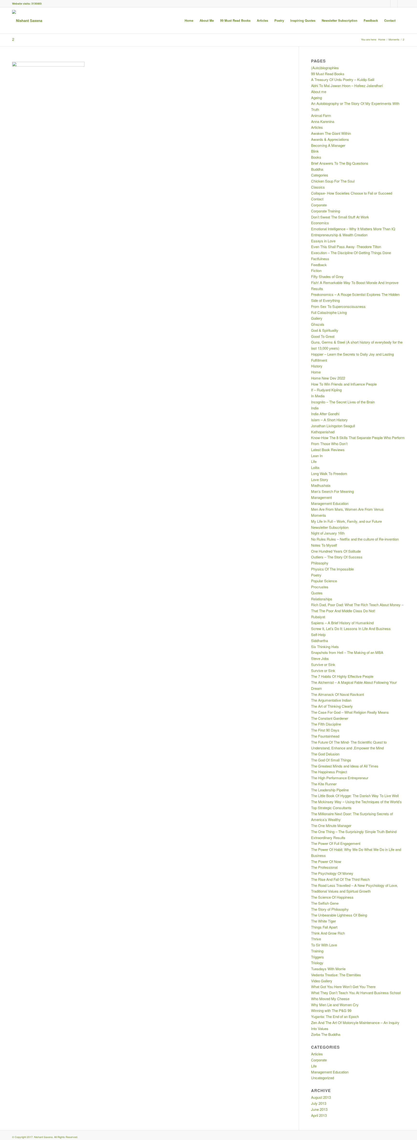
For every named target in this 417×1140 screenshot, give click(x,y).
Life (314, 461)
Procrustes (319, 586)
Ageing (316, 97)
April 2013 (319, 1115)
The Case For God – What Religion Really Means (350, 712)
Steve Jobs (320, 658)
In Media (318, 395)
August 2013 (321, 1097)
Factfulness (320, 258)
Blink (315, 151)
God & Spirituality (324, 330)
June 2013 (319, 1109)
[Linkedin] (393, 3)
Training (317, 950)
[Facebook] (386, 3)
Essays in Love (323, 240)
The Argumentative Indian (331, 700)
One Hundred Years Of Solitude (336, 551)
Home (381, 39)
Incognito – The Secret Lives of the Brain (343, 401)
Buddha (317, 169)
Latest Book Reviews (328, 449)
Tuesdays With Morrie (328, 968)
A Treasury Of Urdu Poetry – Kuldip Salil (342, 79)
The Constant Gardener (329, 718)
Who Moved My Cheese (330, 998)
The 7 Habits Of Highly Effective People (342, 676)
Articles (317, 127)
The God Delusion (325, 753)
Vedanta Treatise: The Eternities (336, 974)
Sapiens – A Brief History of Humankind (342, 622)
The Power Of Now (326, 861)
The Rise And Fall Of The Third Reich (340, 879)
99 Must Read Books (327, 73)
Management (321, 497)
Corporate (319, 204)
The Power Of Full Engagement (335, 843)
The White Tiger (323, 920)
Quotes (317, 592)
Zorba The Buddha (325, 1034)
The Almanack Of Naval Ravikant (337, 694)
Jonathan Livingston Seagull (333, 425)
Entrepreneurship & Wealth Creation (339, 234)
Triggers (317, 956)
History (316, 365)
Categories (319, 174)
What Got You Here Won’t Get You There (343, 986)
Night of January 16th (328, 533)
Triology (317, 962)
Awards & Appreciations (330, 139)
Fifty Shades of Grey (327, 276)
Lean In (317, 455)
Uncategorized (322, 1077)
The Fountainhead (325, 736)
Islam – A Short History (329, 419)
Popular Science (324, 580)
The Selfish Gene (325, 903)
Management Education (329, 503)
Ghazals (317, 324)
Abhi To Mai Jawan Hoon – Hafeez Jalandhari (347, 85)
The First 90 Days (325, 730)
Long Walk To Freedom (329, 473)
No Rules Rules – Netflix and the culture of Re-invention (355, 539)
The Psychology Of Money (332, 873)
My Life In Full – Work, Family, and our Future (346, 521)
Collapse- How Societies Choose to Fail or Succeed (351, 193)
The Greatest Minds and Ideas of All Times (344, 765)
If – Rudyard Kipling (326, 389)
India (315, 407)
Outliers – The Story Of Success (336, 556)
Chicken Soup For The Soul (332, 180)
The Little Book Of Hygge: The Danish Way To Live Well (355, 795)
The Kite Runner (324, 783)
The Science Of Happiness (332, 897)
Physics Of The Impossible (332, 568)
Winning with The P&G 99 (331, 1010)
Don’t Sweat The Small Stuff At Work (340, 216)
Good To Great (322, 336)
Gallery (316, 318)
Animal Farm (321, 115)
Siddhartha (319, 640)
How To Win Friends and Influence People (344, 384)
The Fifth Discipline (326, 723)
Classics (318, 187)
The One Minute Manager (331, 825)
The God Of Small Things (331, 759)
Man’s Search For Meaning (332, 491)
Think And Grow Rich (328, 933)
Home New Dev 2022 (328, 377)
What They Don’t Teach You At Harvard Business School (356, 992)
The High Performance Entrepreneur (339, 777)
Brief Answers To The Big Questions (339, 163)
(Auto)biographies (325, 67)
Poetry (316, 574)
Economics (320, 222)
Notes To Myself (324, 545)
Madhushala (320, 485)
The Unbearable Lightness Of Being (339, 914)
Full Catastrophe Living (329, 312)
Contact (317, 198)
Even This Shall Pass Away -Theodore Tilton (346, 246)
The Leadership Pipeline (330, 789)
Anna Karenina (322, 121)
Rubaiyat (318, 616)
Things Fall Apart (324, 927)
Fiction (316, 270)
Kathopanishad (322, 431)
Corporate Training (325, 210)
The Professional (324, 867)
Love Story (319, 479)
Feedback (319, 264)
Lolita (315, 467)
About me (318, 91)
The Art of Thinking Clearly (332, 706)
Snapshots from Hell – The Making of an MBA (347, 652)
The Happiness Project (329, 771)
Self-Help (318, 634)
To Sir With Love (324, 944)
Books (316, 157)
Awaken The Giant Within (331, 133)
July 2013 (318, 1103)
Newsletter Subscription (329, 527)
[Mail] (401, 3)
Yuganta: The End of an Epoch (335, 1016)
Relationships (321, 598)
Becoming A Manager (328, 145)
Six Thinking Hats (325, 646)
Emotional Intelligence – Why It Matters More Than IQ (353, 228)
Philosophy (319, 562)
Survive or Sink (323, 664)
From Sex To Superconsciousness (338, 306)
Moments (394, 39)
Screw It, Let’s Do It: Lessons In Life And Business (351, 628)
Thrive (316, 938)
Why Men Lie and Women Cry (335, 1004)
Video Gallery (321, 980)
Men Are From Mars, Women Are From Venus (347, 509)
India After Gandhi (325, 413)
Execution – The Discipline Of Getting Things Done (351, 252)
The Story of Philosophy (330, 909)
